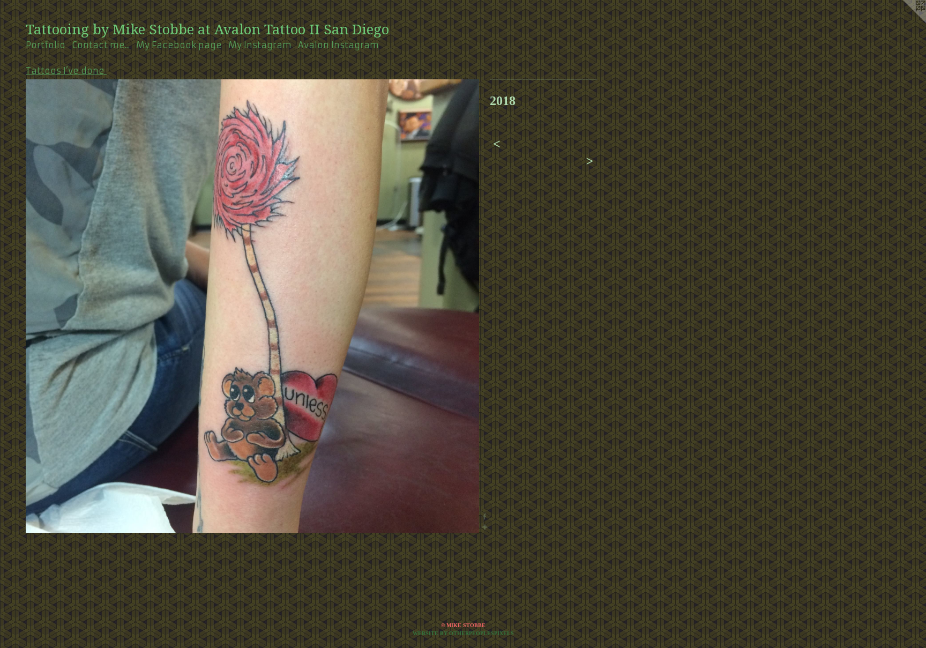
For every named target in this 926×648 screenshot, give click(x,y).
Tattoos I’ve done (66, 70)
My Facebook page (179, 45)
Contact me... (101, 45)
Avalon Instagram (338, 45)
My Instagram (260, 45)
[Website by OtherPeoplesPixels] (904, 21)
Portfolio (45, 45)
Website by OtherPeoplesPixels (463, 633)
